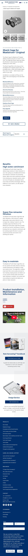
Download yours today (14, 358)
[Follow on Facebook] (11, 505)
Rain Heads (5, 424)
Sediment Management (8, 446)
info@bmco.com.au (7, 497)
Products (4, 6)
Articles (4, 478)
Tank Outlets (5, 442)
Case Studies (6, 480)
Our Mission (5, 476)
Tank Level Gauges (7, 440)
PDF (4, 301)
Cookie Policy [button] (15, 546)
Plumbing (5, 516)
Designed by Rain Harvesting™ (9, 460)
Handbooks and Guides (8, 487)
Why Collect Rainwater (7, 471)
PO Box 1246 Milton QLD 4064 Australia (9, 501)
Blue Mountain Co (6, 512)
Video (5, 299)
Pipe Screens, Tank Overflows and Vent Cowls (12, 435)
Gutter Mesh (5, 514)
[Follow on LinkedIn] (4, 505)
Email (6, 526)
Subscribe (9, 306)
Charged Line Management (9, 449)
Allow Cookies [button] (10, 551)
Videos (4, 482)
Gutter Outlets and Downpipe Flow (10, 444)
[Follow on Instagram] (8, 505)
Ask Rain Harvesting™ (7, 458)
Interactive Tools (6, 473)
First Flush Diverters (7, 433)
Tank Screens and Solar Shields (9, 431)
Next (25, 38)
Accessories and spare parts (13, 6)
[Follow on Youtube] (6, 505)
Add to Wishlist (15, 124)
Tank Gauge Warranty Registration (10, 489)
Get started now (14, 401)
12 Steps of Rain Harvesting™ (9, 469)
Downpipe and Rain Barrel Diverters (10, 429)
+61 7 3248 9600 (7, 495)
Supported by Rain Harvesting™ (9, 462)
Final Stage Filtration (7, 438)
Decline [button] (20, 551)
